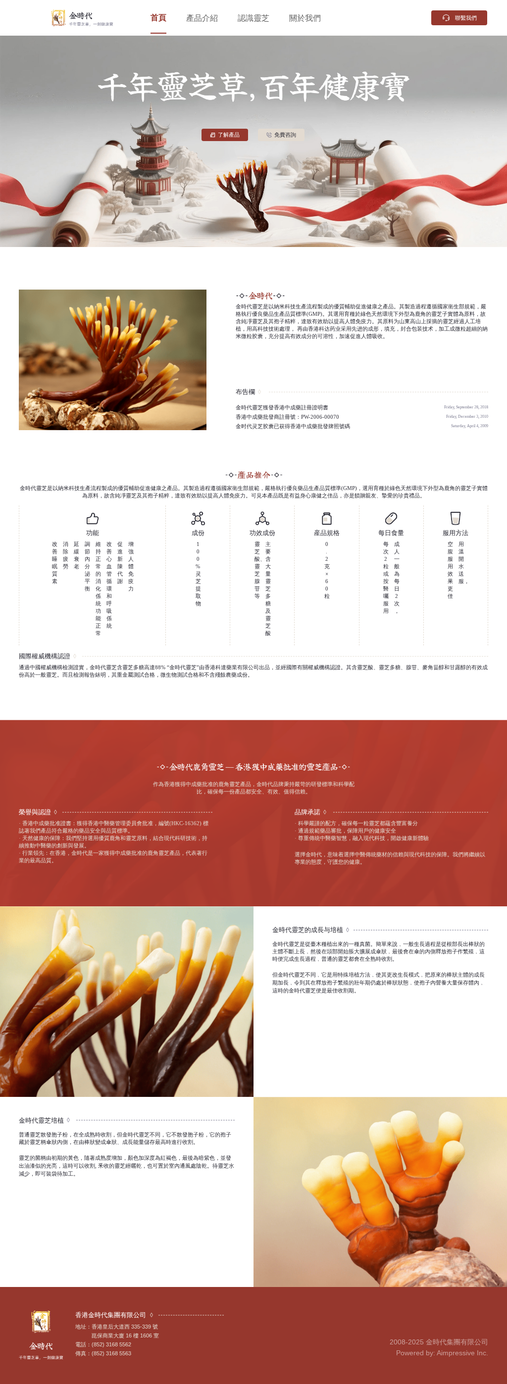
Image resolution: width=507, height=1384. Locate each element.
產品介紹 (202, 17)
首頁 (158, 17)
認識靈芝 (253, 17)
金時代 (35, 17)
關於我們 (305, 17)
